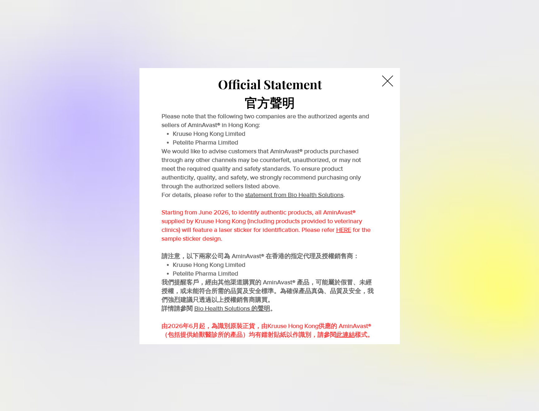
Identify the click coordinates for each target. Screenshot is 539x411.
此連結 (345, 334)
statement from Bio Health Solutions (294, 194)
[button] (387, 81)
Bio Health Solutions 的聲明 (232, 308)
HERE (343, 229)
